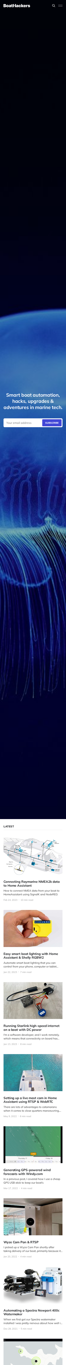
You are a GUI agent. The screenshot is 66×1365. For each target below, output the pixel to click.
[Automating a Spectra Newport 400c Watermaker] (33, 1298)
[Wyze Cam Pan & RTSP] (33, 1228)
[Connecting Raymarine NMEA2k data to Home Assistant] (33, 870)
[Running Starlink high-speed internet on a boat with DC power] (33, 1014)
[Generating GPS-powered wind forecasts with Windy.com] (33, 1158)
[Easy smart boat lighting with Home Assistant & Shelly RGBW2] (33, 942)
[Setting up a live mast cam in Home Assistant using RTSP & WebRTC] (33, 1086)
